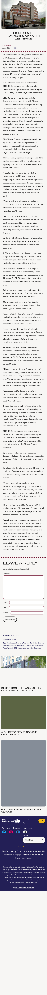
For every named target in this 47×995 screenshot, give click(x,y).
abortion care (17, 643)
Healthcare (20, 646)
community (7, 646)
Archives (25, 836)
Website (5, 613)
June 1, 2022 (6, 48)
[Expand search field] (41, 820)
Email (5, 607)
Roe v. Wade (7, 648)
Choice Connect (38, 643)
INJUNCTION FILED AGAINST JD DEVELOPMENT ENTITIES (21, 689)
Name (5, 602)
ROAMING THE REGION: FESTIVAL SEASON (21, 811)
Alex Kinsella (27, 643)
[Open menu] (26, 821)
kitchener (28, 646)
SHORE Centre (17, 648)
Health (13, 646)
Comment (6, 574)
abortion (10, 643)
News (14, 639)
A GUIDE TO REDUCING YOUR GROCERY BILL (19, 733)
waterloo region (28, 648)
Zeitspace (37, 648)
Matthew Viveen (37, 646)
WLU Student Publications (24, 888)
